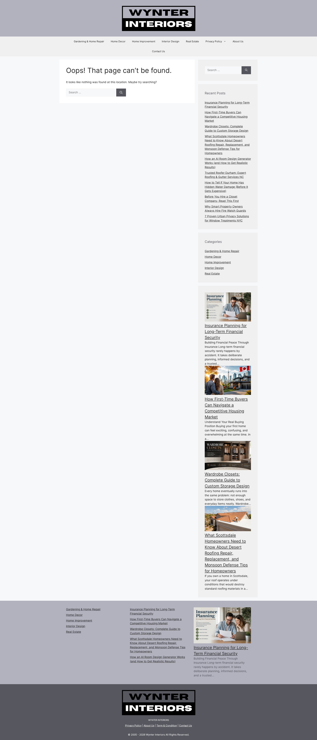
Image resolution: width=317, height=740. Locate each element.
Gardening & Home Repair (89, 41)
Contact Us (158, 51)
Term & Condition (167, 725)
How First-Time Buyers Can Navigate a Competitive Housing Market (226, 116)
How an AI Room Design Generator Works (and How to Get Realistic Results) (228, 163)
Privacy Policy (214, 41)
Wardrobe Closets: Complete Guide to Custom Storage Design (227, 480)
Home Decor (118, 41)
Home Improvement (143, 41)
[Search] (121, 92)
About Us (238, 41)
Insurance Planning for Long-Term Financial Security (226, 331)
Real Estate (192, 41)
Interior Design (170, 41)
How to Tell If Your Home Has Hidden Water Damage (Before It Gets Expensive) (226, 187)
